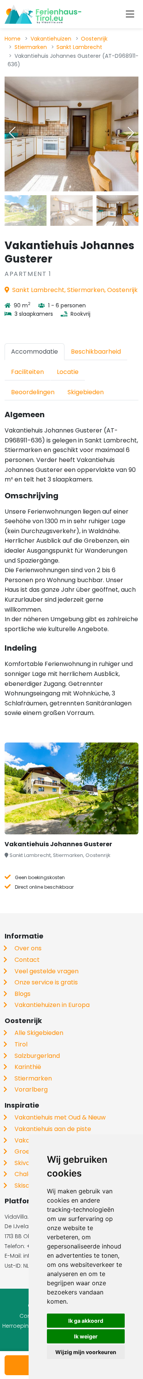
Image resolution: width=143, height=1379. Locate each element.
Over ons (28, 948)
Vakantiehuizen (51, 38)
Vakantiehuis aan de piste (52, 1128)
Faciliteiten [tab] (27, 371)
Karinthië (27, 1066)
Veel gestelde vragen (46, 971)
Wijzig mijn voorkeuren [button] (85, 1352)
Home (13, 38)
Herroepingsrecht (26, 1326)
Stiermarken (30, 47)
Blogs (22, 993)
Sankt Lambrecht (79, 47)
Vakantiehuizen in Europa (52, 1004)
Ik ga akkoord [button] (85, 1320)
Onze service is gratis (46, 982)
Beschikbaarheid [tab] (96, 351)
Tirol (20, 1044)
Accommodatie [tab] (34, 351)
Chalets (26, 1174)
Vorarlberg (31, 1089)
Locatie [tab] (68, 371)
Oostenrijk (94, 38)
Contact (27, 959)
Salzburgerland (37, 1055)
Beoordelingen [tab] (33, 392)
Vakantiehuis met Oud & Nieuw (60, 1117)
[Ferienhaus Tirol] (43, 14)
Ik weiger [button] (86, 1336)
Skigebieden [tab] (85, 392)
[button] (130, 132)
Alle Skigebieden (38, 1032)
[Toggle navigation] (130, 14)
